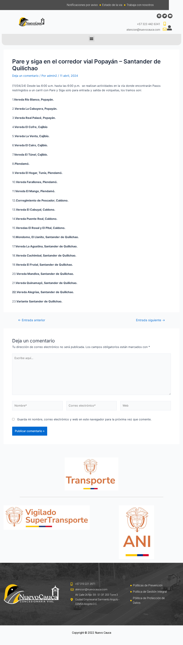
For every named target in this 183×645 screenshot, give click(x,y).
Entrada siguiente (150, 320)
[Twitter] (164, 16)
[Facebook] (159, 16)
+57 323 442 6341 (148, 24)
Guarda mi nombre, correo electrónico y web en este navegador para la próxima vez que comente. (84, 419)
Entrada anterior (31, 320)
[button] (92, 39)
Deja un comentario (25, 75)
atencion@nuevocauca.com (143, 29)
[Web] (145, 406)
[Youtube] (170, 16)
